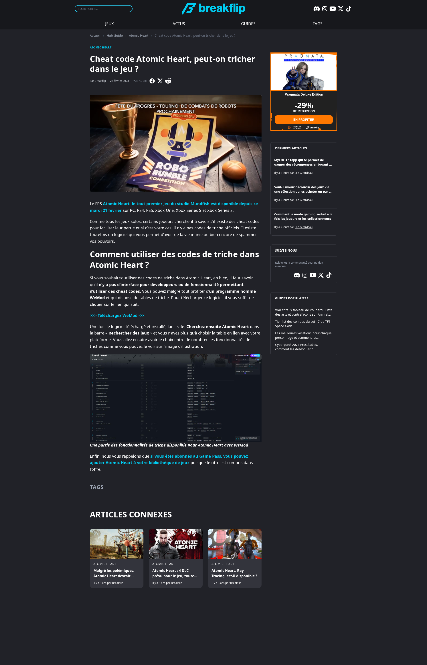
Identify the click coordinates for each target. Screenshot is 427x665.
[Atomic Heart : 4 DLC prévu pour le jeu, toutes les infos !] (175, 558)
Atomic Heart (138, 35)
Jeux (109, 23)
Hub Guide (115, 35)
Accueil (95, 35)
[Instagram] (324, 8)
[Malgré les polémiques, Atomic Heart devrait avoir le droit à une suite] (116, 558)
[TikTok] (348, 8)
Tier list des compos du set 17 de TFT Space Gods (302, 323)
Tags (317, 23)
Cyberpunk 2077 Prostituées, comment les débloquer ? (296, 347)
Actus (179, 23)
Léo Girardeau (303, 173)
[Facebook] (152, 80)
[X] (340, 8)
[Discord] (316, 8)
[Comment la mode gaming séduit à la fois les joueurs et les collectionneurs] (304, 221)
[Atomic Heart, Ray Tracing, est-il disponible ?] (235, 558)
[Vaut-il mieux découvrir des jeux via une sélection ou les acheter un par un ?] (304, 194)
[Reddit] (168, 80)
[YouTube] (332, 8)
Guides (248, 23)
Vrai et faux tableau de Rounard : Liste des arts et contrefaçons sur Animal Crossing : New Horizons (303, 312)
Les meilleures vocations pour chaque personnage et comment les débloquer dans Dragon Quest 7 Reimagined (303, 335)
